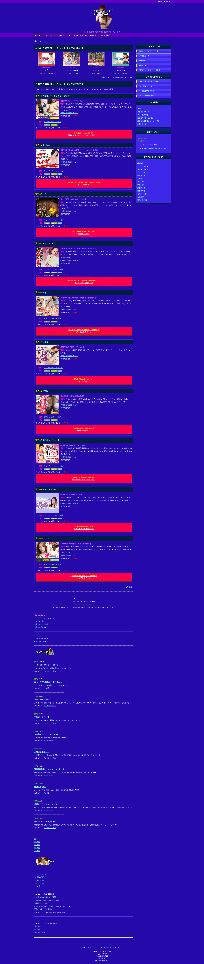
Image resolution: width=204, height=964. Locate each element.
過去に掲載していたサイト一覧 (148, 121)
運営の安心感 (142, 200)
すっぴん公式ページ (84, 183)
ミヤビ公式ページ (83, 380)
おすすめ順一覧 (144, 56)
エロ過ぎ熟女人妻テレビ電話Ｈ (45, 897)
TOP (139, 109)
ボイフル (46, 293)
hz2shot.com (102, 958)
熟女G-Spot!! (40, 787)
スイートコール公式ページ (84, 528)
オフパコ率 (141, 172)
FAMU (45, 391)
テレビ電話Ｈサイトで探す (148, 86)
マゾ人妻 (140, 182)
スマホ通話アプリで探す (147, 91)
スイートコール (49, 489)
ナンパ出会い (40, 880)
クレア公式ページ (84, 577)
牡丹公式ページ (84, 233)
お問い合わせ (142, 124)
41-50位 (37, 851)
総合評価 (140, 163)
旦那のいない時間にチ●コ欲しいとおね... (155, 148)
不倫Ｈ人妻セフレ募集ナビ (44, 909)
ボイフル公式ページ (83, 331)
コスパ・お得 (142, 194)
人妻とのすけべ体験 (41, 624)
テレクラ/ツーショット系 (53, 171)
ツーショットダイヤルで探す (149, 81)
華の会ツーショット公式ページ (83, 479)
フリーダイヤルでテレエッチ (44, 618)
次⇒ (35, 839)
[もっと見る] (128, 587)
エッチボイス (40, 883)
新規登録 (37, 929)
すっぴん (46, 145)
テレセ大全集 (39, 621)
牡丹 (44, 194)
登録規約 (37, 926)
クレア (46, 538)
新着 (44, 641)
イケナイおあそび (71, 70)
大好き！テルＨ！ (41, 717)
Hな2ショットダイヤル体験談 (85, 35)
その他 (46, 688)
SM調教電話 (39, 877)
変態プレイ (141, 188)
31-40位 (37, 848)
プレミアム (121, 70)
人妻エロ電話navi (40, 627)
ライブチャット (142, 169)
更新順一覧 (145, 65)
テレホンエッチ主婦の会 (44, 822)
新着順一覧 (144, 61)
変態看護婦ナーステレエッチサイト (49, 769)
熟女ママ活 (141, 191)
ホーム (37, 35)
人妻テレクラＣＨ (41, 752)
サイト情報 (104, 35)
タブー (46, 70)
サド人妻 (140, 185)
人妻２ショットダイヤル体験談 (149, 70)
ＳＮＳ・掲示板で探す (146, 95)
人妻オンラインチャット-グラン (56, 96)
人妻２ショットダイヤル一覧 (149, 51)
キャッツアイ (48, 243)
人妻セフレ (141, 178)
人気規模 (140, 197)
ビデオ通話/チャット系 (52, 122)
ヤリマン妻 (141, 175)
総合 (35, 641)
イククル (96, 70)
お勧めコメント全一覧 (145, 118)
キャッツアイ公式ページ (84, 282)
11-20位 (37, 842)
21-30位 (37, 845)
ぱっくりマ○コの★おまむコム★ (48, 682)
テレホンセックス (50, 671)
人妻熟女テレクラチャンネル (46, 734)
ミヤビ (45, 342)
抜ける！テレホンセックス (45, 804)
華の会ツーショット (51, 440)
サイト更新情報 (142, 115)
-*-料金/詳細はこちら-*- (69, 113)
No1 (40, 641)
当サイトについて (143, 112)
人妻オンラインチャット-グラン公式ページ (84, 134)
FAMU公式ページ (83, 429)
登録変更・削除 (39, 932)
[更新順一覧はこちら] (125, 77)
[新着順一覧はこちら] (109, 77)
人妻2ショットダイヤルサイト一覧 (57, 35)
